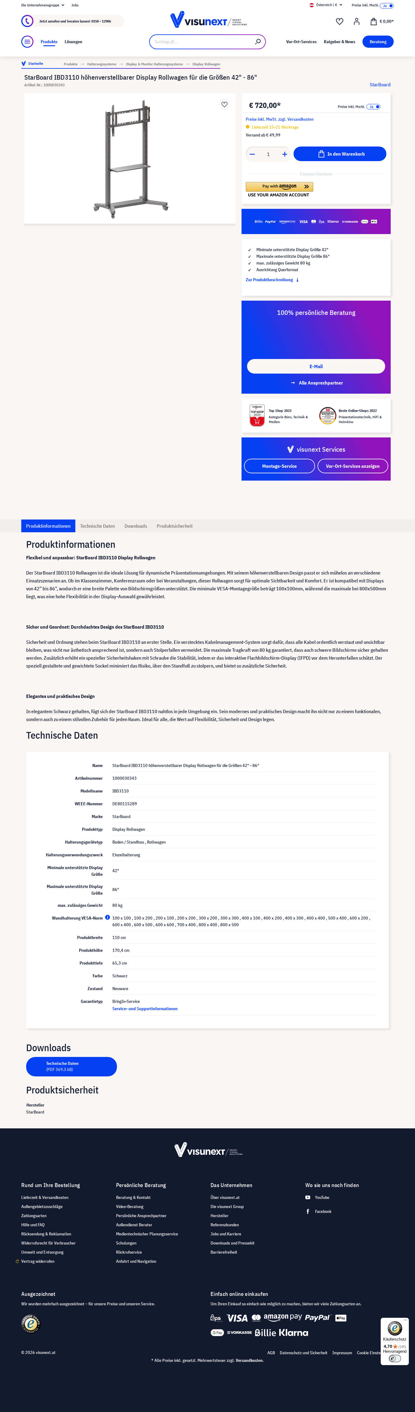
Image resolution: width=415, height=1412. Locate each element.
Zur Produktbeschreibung (270, 279)
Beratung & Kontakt (133, 1197)
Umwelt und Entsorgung (42, 1252)
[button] (279, 189)
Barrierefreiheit (224, 1252)
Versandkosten (249, 1360)
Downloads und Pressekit (233, 1243)
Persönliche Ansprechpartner (141, 1215)
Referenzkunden (225, 1224)
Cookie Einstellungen (375, 1352)
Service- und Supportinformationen (145, 1008)
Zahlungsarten (33, 1215)
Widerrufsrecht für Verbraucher (48, 1243)
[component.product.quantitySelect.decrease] (252, 154)
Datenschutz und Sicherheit (304, 1352)
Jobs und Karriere (226, 1234)
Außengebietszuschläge (42, 1206)
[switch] (395, 1358)
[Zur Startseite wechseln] (208, 21)
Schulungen (126, 1243)
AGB (271, 1352)
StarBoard (380, 84)
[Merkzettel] (339, 21)
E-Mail (316, 366)
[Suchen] (258, 41)
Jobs (74, 5)
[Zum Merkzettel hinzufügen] (224, 104)
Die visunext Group (227, 1206)
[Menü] (27, 42)
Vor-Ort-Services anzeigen (353, 466)
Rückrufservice (129, 1252)
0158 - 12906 (101, 21)
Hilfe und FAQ (33, 1224)
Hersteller (219, 1215)
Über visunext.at (225, 1197)
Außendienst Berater (134, 1224)
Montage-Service (279, 466)
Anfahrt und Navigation (136, 1261)
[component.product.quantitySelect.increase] (285, 154)
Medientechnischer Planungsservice (147, 1234)
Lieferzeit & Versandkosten (44, 1197)
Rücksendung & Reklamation (46, 1234)
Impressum (342, 1352)
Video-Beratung (129, 1206)
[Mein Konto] (356, 21)
